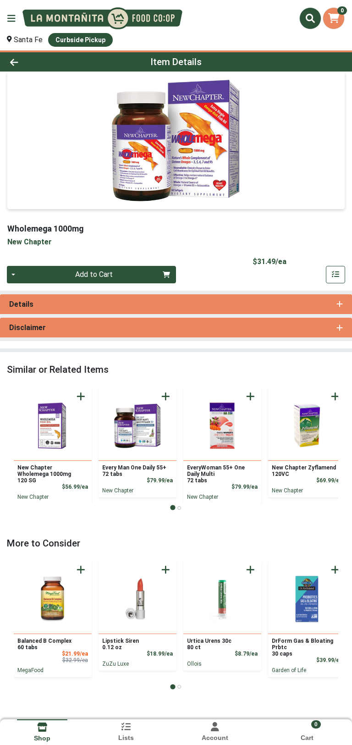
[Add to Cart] (81, 396)
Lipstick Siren (120, 644)
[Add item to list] (335, 274)
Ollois (194, 664)
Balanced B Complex (44, 644)
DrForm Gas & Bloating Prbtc (302, 647)
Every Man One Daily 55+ (134, 470)
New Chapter (33, 497)
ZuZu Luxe (115, 664)
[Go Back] (49, 62)
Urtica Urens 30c (209, 644)
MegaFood (30, 670)
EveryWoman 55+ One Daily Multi (216, 474)
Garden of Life (289, 670)
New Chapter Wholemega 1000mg (44, 474)
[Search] (310, 18)
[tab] (172, 507)
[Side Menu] (11, 18)
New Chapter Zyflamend (304, 470)
